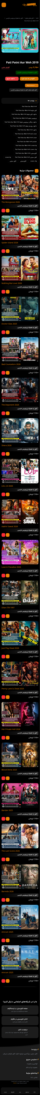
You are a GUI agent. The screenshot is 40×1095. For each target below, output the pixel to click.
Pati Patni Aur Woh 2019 (29, 106)
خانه (37, 18)
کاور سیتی (13, 161)
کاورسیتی (23, 161)
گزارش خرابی (6, 67)
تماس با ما (34, 1077)
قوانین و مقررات (32, 1064)
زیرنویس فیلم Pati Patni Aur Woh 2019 (25, 118)
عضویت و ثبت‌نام (31, 1067)
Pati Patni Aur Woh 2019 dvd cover (26, 134)
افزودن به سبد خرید (28, 78)
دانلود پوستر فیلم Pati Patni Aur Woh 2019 (23, 126)
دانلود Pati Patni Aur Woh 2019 (27, 130)
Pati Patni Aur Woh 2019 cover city (26, 149)
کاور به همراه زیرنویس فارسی (14, 18)
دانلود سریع (11, 78)
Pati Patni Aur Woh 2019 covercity (26, 145)
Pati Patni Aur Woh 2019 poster (27, 142)
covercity (8, 157)
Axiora (14, 1083)
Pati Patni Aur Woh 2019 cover (27, 138)
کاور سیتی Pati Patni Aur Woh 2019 (26, 157)
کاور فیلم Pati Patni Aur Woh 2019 (26, 110)
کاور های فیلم (29, 18)
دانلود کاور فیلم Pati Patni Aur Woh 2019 (24, 114)
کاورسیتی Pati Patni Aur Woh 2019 (26, 153)
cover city (33, 161)
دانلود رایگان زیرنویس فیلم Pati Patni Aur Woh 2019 (21, 122)
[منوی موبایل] (4, 5)
